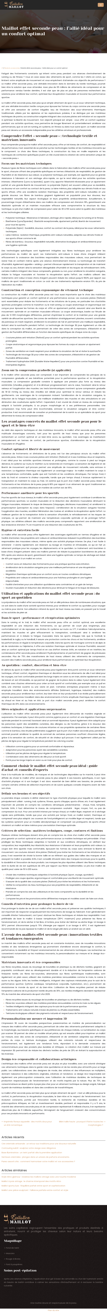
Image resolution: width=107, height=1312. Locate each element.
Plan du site (53, 1310)
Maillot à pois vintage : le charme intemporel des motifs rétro (31, 1181)
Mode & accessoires (12, 68)
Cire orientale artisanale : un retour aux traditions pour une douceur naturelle (39, 1143)
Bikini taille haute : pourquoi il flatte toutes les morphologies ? (81, 1123)
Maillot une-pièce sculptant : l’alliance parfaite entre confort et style (35, 1190)
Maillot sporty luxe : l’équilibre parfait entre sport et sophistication (33, 1185)
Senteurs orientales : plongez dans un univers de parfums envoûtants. (36, 1157)
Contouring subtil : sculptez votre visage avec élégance (29, 1148)
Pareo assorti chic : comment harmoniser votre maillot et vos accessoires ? (38, 1161)
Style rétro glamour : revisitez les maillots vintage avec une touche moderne (39, 1176)
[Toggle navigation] (101, 5)
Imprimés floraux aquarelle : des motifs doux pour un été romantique (28, 1123)
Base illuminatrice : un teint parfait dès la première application (32, 1152)
